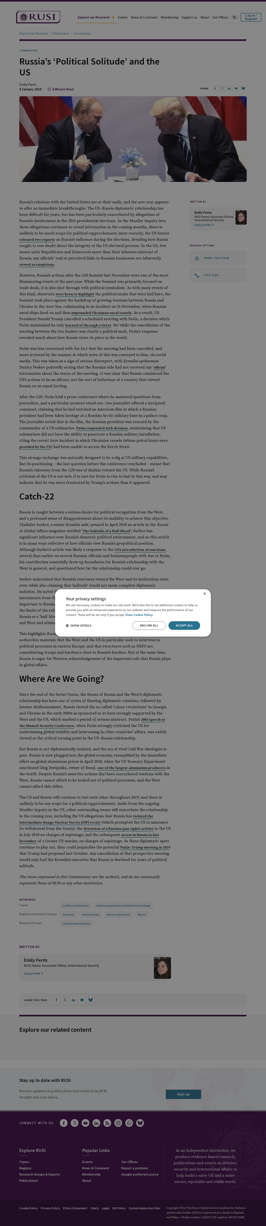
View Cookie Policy (139, 615)
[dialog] (133, 613)
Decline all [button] (149, 625)
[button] (78, 625)
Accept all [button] (184, 625)
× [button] (204, 593)
